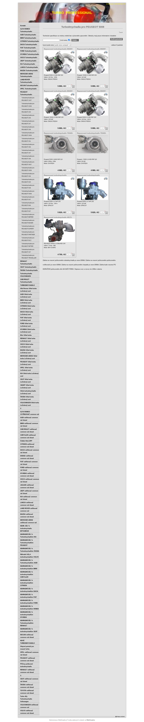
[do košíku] (73, 86)
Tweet (121, 32)
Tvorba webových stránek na (81, 720)
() (65, 40)
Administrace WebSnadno (57, 720)
